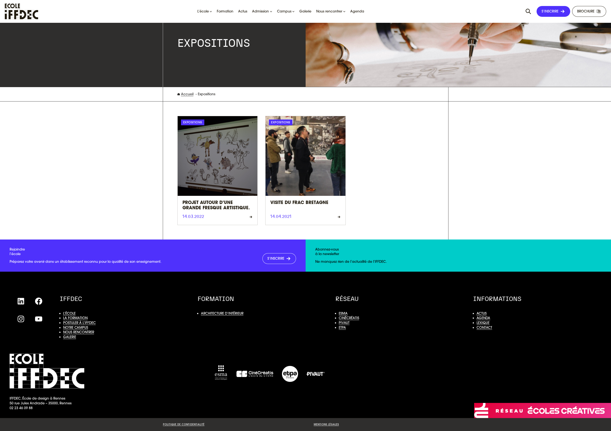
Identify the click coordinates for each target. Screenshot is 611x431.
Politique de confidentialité (184, 424)
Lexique (483, 323)
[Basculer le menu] (528, 11)
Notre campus (75, 327)
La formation (75, 318)
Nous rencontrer (78, 332)
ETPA (342, 327)
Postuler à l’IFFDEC (79, 323)
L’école (69, 313)
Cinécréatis (349, 318)
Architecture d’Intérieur (222, 313)
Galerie (69, 337)
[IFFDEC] (21, 11)
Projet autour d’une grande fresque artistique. (216, 205)
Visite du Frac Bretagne (299, 203)
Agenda (483, 318)
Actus (482, 313)
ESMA (343, 313)
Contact (484, 327)
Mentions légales (326, 424)
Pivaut (344, 323)
